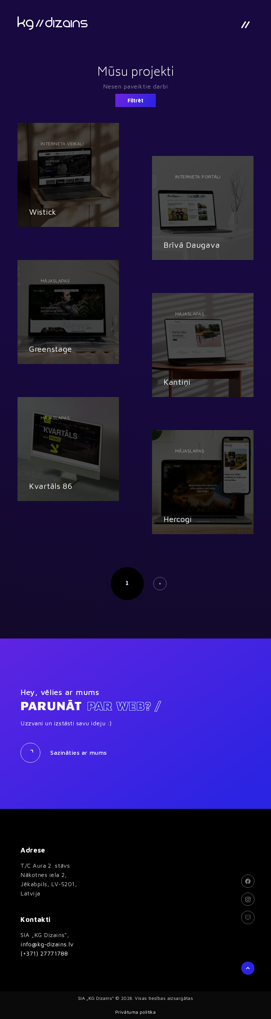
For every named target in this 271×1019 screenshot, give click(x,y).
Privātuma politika (135, 1012)
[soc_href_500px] (247, 917)
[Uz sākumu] (53, 23)
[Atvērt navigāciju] (245, 25)
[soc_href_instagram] (247, 899)
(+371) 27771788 (44, 953)
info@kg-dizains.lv (47, 944)
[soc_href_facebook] (247, 881)
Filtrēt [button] (135, 100)
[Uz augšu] (247, 968)
